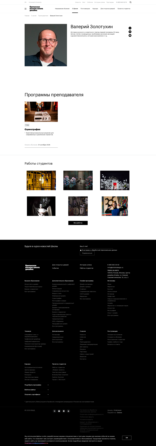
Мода (109, 284)
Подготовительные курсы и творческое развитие (61, 315)
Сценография (56, 298)
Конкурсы (28, 374)
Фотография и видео (59, 300)
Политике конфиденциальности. (36, 443)
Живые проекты (30, 372)
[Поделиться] (130, 28)
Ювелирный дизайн (59, 296)
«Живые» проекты (58, 370)
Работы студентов (86, 268)
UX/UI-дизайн (84, 294)
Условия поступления (114, 334)
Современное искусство (60, 291)
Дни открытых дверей (108, 8)
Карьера (95, 8)
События (90, 2)
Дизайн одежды (85, 286)
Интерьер (110, 294)
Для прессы (84, 347)
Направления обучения (62, 8)
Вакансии (83, 356)
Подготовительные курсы (33, 286)
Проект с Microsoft (58, 379)
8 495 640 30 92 (113, 265)
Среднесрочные (57, 319)
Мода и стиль (56, 293)
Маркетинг (83, 296)
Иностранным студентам (116, 339)
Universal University (35, 2)
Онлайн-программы (86, 281)
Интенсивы (111, 281)
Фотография (111, 310)
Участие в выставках (31, 377)
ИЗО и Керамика (57, 321)
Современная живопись (88, 291)
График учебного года (114, 342)
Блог (83, 2)
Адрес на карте (113, 270)
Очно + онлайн (112, 313)
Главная (27, 15)
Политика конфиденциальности (91, 414)
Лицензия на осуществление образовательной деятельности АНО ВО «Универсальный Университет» (91, 429)
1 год (27, 125)
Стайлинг (83, 289)
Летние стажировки (31, 379)
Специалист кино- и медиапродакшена (31, 335)
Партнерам (110, 2)
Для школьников (58, 331)
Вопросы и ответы (113, 344)
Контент (110, 289)
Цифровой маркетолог (32, 341)
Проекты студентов (124, 8)
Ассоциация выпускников (33, 367)
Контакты (83, 359)
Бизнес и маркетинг (31, 289)
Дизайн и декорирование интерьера (60, 308)
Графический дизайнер (32, 339)
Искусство (111, 308)
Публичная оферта (87, 417)
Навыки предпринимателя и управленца (117, 299)
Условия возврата (86, 419)
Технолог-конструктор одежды (35, 344)
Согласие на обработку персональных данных (88, 411)
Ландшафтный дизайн (59, 323)
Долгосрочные (57, 339)
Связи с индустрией (87, 354)
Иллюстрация (57, 288)
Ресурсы (83, 349)
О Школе (75, 8)
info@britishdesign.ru (115, 267)
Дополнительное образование (63, 281)
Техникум (28, 331)
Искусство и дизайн (31, 284)
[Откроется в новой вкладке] (54, 411)
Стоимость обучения (114, 337)
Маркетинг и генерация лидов (117, 305)
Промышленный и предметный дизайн (63, 304)
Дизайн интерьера (86, 284)
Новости (78, 2)
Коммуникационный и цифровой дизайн (63, 285)
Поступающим (85, 8)
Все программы (30, 291)
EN (25, 2)
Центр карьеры (30, 370)
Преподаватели (43, 15)
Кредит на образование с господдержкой (89, 423)
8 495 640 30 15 (121, 2)
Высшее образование (32, 281)
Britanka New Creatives (60, 374)
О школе (33, 15)
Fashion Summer (58, 377)
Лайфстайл (111, 296)
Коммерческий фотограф (33, 346)
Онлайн (110, 303)
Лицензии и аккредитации (89, 344)
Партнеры (83, 351)
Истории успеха (99, 2)
